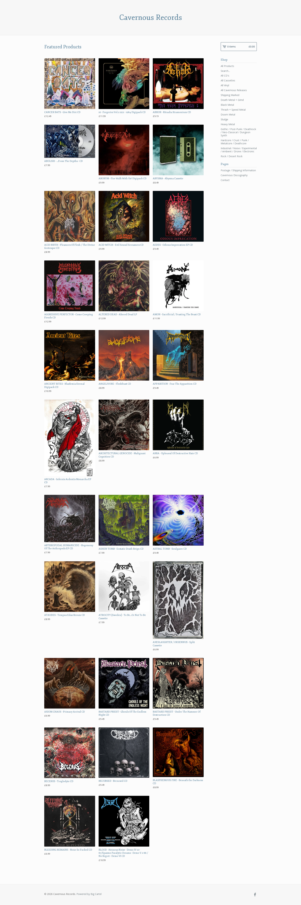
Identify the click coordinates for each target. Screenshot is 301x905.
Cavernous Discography (234, 175)
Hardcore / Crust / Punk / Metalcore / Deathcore (235, 142)
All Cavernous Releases (234, 90)
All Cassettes (228, 80)
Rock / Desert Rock (231, 156)
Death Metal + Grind (232, 100)
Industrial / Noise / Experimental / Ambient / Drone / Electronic (239, 150)
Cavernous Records (150, 17)
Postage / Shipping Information (238, 170)
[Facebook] (255, 895)
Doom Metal (228, 114)
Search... (225, 71)
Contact (225, 180)
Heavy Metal (228, 124)
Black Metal (227, 104)
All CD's (225, 75)
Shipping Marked (230, 95)
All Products (227, 66)
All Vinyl (225, 85)
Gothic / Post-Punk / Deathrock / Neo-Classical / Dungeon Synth (238, 132)
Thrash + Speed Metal (233, 109)
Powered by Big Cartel (89, 894)
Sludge (224, 119)
